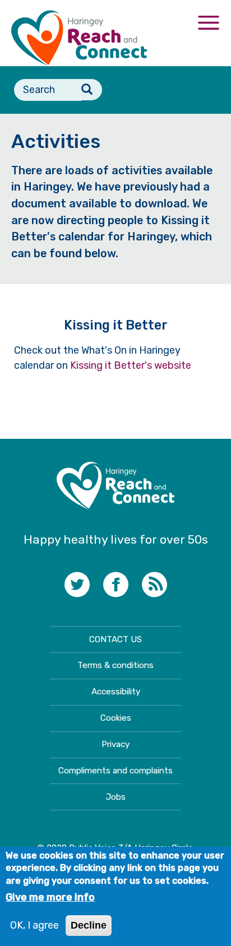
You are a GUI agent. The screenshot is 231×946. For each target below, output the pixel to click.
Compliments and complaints (115, 771)
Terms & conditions (115, 665)
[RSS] (154, 586)
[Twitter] (77, 586)
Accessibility (115, 692)
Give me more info (50, 897)
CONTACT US (115, 639)
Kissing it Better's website (130, 365)
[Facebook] (115, 586)
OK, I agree (34, 925)
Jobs (116, 797)
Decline (89, 925)
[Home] (79, 38)
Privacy (115, 744)
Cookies (115, 718)
